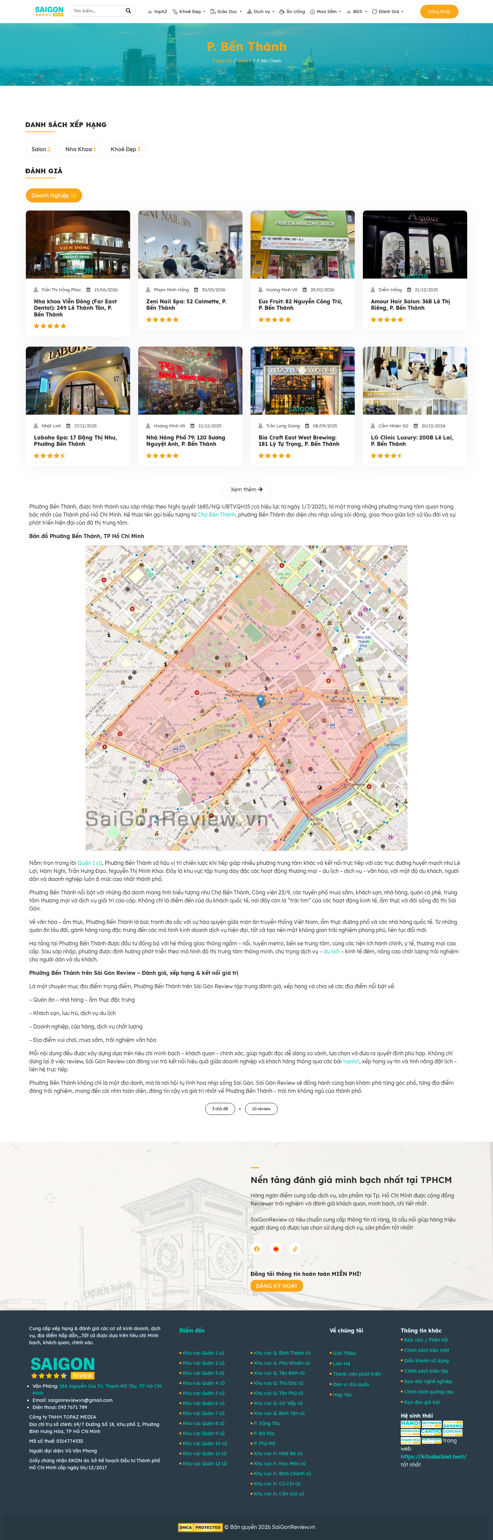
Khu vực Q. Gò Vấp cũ (278, 1403)
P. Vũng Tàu (267, 1423)
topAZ (160, 11)
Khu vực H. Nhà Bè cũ (278, 1453)
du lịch (332, 951)
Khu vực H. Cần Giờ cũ (279, 1494)
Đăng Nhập (439, 11)
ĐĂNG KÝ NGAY (277, 1286)
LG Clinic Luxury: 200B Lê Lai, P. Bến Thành (412, 440)
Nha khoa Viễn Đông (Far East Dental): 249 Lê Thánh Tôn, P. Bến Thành (75, 307)
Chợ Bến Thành (216, 514)
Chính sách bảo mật (426, 1350)
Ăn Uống (295, 11)
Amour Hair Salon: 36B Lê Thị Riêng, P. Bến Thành (410, 304)
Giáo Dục (227, 11)
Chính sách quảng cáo (429, 1392)
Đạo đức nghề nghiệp (428, 1381)
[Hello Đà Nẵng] (453, 1423)
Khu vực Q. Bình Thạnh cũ (282, 1353)
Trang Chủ (222, 60)
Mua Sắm (327, 11)
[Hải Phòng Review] (432, 1440)
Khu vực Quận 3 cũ (203, 1373)
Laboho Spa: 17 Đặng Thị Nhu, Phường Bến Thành (75, 440)
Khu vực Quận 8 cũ (203, 1423)
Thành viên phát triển (357, 1374)
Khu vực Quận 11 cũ (204, 1453)
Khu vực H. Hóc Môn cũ (280, 1464)
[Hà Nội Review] (411, 1423)
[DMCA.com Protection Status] (200, 1527)
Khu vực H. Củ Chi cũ (277, 1484)
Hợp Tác (342, 1395)
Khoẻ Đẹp (190, 11)
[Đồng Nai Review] (452, 1432)
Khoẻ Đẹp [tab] (125, 149)
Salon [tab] (41, 149)
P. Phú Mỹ (264, 1443)
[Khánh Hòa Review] (411, 1440)
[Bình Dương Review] (410, 1432)
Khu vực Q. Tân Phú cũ (278, 1393)
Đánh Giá (389, 11)
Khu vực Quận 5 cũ (203, 1393)
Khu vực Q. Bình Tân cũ (279, 1413)
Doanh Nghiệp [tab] (54, 195)
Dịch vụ (262, 11)
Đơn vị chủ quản (351, 1384)
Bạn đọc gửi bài (422, 1402)
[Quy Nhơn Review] (432, 1423)
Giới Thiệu (344, 1353)
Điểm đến (192, 1330)
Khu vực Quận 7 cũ (203, 1413)
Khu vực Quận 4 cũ (204, 1383)
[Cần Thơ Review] (431, 1432)
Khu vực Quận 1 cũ (203, 1353)
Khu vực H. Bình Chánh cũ (282, 1474)
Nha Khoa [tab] (80, 149)
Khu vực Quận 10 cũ (205, 1443)
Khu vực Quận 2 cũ (203, 1363)
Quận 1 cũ (89, 863)
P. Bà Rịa (264, 1433)
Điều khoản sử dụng (426, 1361)
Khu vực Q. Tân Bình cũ (279, 1373)
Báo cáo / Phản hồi (426, 1340)
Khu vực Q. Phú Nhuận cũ (282, 1363)
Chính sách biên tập (426, 1371)
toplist (351, 1061)
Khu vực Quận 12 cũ (205, 1464)
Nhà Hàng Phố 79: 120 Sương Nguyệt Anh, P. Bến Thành (185, 440)
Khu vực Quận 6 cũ (203, 1403)
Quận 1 (244, 60)
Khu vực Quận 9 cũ (203, 1433)
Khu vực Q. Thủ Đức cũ (278, 1383)
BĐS (358, 11)
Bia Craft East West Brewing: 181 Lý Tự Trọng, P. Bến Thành (299, 440)
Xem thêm (244, 489)
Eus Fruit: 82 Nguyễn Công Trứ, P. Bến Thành (300, 304)
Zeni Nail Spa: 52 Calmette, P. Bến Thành (186, 304)
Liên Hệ (341, 1364)
